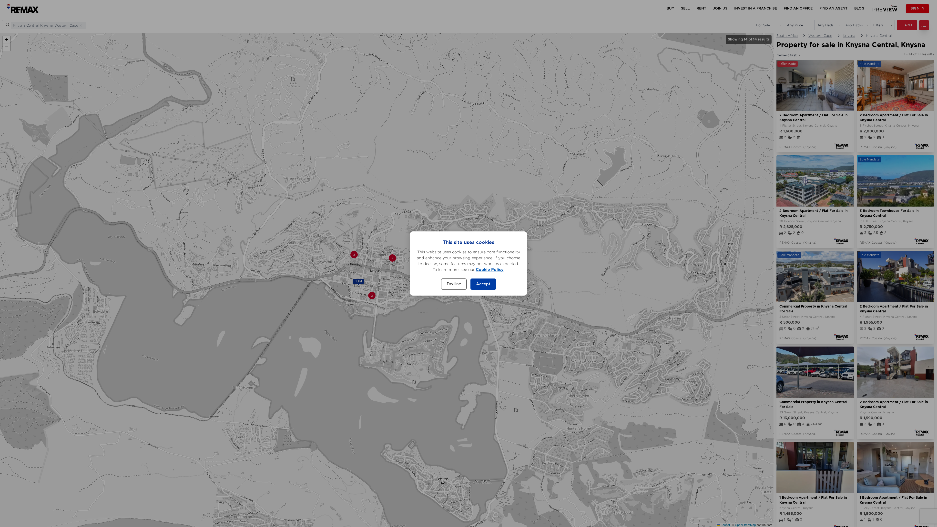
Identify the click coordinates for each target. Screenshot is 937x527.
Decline (454, 284)
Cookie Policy (490, 270)
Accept (483, 284)
